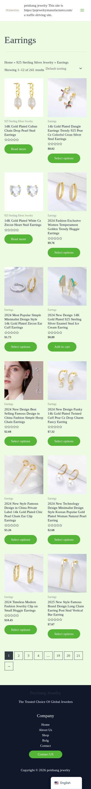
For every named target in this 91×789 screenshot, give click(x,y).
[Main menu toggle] (82, 10)
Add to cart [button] (62, 346)
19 (58, 655)
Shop (45, 735)
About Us (45, 730)
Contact (45, 745)
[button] (45, 754)
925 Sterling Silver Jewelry (34, 62)
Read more (18, 149)
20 (68, 655)
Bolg (45, 740)
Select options (64, 158)
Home (8, 62)
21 (78, 655)
